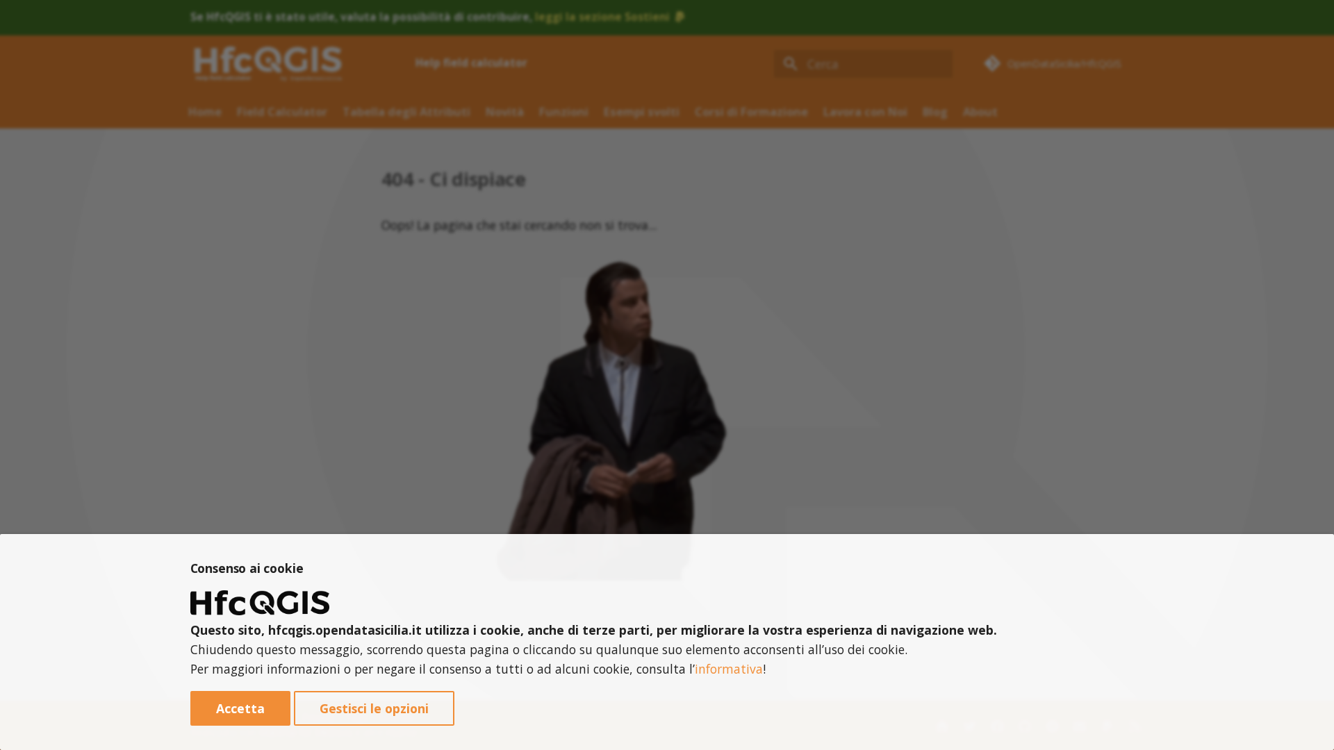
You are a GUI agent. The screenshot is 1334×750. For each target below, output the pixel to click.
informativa (729, 668)
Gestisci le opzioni (374, 708)
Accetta (240, 708)
